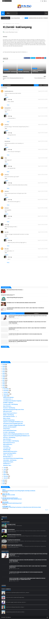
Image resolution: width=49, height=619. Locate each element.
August (5, 395)
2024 (3, 368)
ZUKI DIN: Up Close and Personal (10, 498)
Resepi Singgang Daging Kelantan (14, 545)
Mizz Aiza (7, 248)
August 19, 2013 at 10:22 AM (42, 199)
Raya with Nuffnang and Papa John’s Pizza (13, 409)
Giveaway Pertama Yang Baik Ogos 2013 (13, 423)
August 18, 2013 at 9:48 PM (42, 124)
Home (4, 23)
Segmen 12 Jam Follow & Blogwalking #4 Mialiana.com (16, 435)
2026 (3, 364)
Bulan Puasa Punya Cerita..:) (10, 413)
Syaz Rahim (8, 596)
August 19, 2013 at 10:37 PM (42, 248)
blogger (36, 85)
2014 (3, 385)
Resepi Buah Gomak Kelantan (13, 539)
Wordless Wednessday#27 (9, 427)
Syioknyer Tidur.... (7, 465)
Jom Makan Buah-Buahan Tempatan (12, 400)
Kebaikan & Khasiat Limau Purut (14, 534)
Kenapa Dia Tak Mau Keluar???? (8, 295)
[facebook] (41, 1)
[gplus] (46, 1)
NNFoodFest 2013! (7, 411)
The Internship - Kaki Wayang (10, 404)
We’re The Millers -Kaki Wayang (11, 441)
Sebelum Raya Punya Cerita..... (10, 451)
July (4, 467)
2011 (3, 482)
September (6, 394)
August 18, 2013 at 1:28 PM (42, 91)
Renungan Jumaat (11, 524)
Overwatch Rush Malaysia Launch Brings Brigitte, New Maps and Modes (18, 490)
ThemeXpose (8, 617)
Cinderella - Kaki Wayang (23, 71)
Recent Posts (13, 313)
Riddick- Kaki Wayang (8, 414)
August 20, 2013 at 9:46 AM (42, 256)
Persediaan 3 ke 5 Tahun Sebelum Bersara (12, 499)
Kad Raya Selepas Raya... (9, 420)
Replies (6, 97)
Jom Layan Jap (7, 448)
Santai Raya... (6, 446)
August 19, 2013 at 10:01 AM (42, 174)
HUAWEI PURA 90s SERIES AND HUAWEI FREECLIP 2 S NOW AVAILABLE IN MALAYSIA (25, 334)
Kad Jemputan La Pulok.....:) (10, 416)
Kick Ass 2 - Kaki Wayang (9, 437)
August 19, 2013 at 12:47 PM (42, 224)
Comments (36, 313)
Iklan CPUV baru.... (7, 406)
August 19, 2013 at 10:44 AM (42, 207)
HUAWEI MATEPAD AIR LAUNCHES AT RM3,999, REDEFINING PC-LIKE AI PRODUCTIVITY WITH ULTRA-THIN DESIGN (27, 322)
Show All (46, 509)
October (5, 392)
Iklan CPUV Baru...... (7, 439)
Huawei (20, 18)
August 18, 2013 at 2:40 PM (42, 99)
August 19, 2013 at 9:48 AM (42, 116)
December (6, 388)
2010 (3, 483)
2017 (3, 380)
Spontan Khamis (11, 529)
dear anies (8, 591)
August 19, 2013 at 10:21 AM (42, 191)
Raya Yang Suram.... (8, 444)
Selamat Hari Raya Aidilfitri (9, 453)
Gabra (3, 489)
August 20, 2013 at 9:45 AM (42, 240)
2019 (3, 376)
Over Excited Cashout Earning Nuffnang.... (13, 458)
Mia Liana (8, 601)
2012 (3, 480)
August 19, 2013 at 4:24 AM (42, 141)
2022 (3, 371)
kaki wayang (8, 23)
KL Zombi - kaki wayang (9, 432)
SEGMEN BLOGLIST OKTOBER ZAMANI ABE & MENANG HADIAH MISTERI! (21, 302)
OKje (6, 158)
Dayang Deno (8, 108)
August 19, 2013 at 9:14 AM (42, 157)
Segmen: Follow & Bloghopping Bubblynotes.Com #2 (16, 434)
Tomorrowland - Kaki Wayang (10, 71)
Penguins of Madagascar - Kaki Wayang (38, 71)
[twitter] (42, 1)
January (5, 478)
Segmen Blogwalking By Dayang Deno (15, 297)
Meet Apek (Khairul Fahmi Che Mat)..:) (15, 289)
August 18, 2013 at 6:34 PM (42, 107)
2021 (3, 373)
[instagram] (44, 1)
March (5, 474)
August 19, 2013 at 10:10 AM (42, 182)
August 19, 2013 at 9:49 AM (42, 132)
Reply (6, 95)
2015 (3, 383)
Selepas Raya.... (7, 428)
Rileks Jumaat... (7, 418)
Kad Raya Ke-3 (6, 463)
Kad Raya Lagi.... (7, 449)
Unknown (7, 124)
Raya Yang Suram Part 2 (9, 442)
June (4, 469)
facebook (45, 85)
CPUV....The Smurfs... (8, 455)
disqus (40, 85)
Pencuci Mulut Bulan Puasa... (10, 430)
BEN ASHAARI (5, 502)
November (6, 390)
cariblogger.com (6, 506)
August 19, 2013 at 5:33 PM (42, 232)
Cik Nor (9, 99)
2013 (3, 387)
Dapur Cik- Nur (6, 493)
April (4, 472)
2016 (3, 382)
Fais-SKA (6, 232)
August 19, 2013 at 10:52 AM (42, 216)
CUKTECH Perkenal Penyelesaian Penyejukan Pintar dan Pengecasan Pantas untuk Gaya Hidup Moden (28, 316)
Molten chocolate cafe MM (8, 494)
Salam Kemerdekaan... (8, 397)
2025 (3, 366)
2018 (3, 378)
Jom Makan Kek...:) (7, 399)
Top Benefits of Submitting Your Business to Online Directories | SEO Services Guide (21, 507)
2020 (3, 375)
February (5, 476)
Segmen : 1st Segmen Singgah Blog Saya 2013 (14, 425)
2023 (3, 370)
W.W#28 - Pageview (8, 402)
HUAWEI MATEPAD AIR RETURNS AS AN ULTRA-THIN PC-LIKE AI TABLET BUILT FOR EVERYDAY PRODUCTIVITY (25, 308)
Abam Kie (8, 605)
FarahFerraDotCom (9, 91)
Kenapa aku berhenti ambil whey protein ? (12, 503)
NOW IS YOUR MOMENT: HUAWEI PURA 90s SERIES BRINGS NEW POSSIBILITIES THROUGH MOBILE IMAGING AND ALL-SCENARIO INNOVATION (28, 341)
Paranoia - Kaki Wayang (9, 407)
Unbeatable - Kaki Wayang (9, 460)
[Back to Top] (47, 617)
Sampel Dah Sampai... (8, 461)
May (4, 471)
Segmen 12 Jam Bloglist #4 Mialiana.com (13, 421)
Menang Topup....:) (7, 456)
